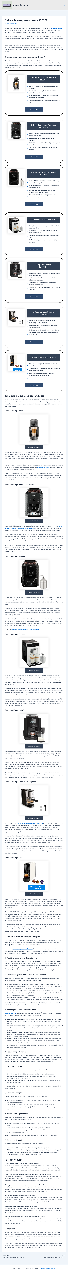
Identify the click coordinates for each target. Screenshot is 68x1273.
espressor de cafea (43, 467)
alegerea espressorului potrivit (23, 949)
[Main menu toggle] (64, 5)
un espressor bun (56, 28)
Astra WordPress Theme (48, 1268)
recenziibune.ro (20, 5)
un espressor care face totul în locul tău (30, 823)
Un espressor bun (10, 1013)
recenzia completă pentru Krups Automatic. (26, 629)
